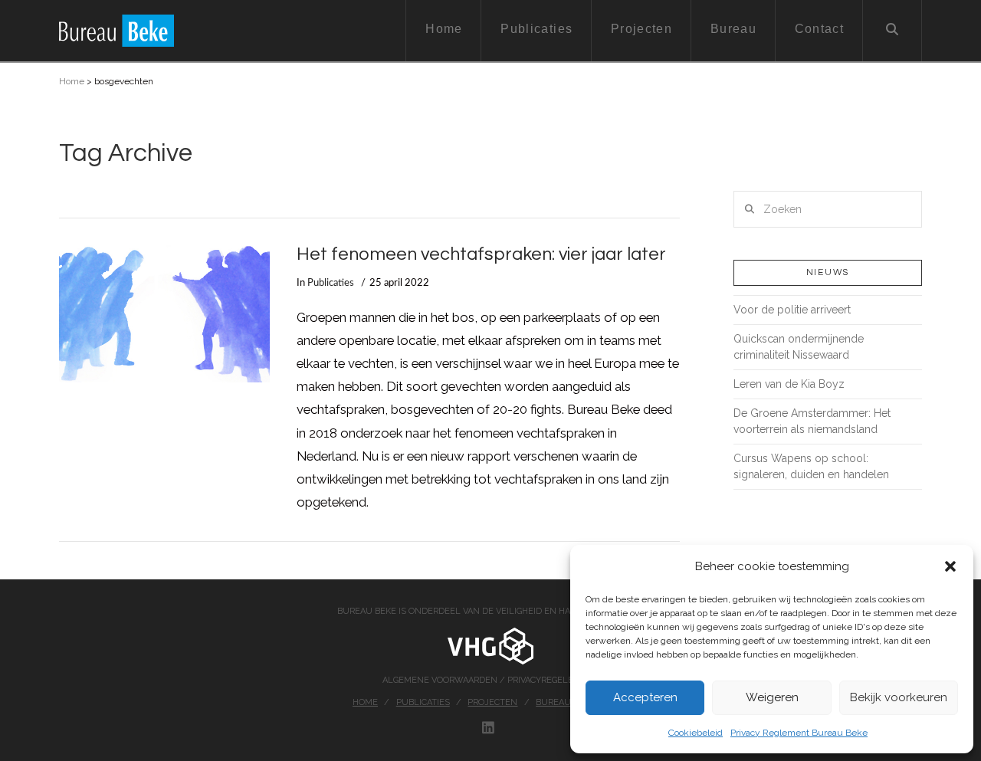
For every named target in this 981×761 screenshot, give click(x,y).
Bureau (553, 702)
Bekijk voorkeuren (898, 697)
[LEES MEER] (164, 313)
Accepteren (645, 697)
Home (71, 81)
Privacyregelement (553, 680)
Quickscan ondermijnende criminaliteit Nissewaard (798, 347)
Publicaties (330, 282)
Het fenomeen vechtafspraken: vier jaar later (481, 254)
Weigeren (772, 697)
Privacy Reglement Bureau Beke (799, 732)
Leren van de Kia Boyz (789, 384)
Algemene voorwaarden (441, 680)
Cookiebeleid (695, 732)
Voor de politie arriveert (792, 309)
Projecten (492, 702)
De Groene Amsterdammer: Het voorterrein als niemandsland (812, 421)
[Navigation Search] (892, 30)
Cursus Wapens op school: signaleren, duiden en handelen (811, 466)
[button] (950, 566)
